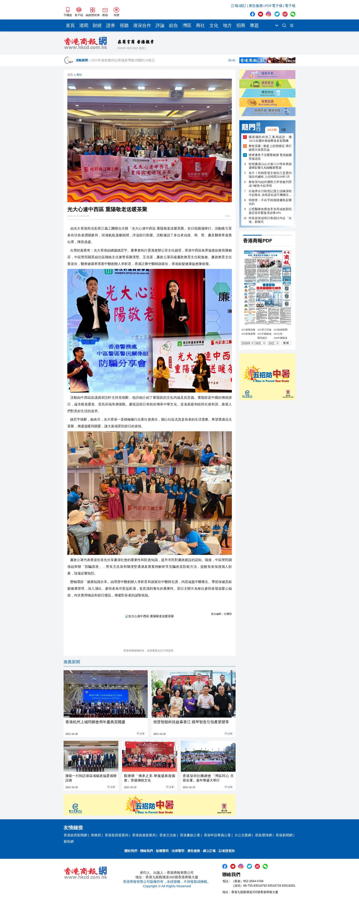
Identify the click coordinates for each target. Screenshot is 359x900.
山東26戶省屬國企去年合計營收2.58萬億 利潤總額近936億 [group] (163, 60)
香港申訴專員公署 (217, 835)
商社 (200, 25)
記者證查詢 (227, 851)
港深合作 (142, 25)
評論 (160, 25)
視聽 (124, 25)
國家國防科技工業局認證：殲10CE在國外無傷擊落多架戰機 (270, 138)
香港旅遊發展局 (144, 835)
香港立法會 (167, 835)
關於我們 (131, 851)
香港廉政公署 (190, 835)
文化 (213, 25)
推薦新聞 (72, 662)
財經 (97, 25)
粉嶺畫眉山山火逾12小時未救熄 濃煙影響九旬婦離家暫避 (270, 165)
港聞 (83, 25)
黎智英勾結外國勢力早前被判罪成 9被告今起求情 (270, 184)
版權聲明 (162, 851)
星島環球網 (263, 835)
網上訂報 (209, 851)
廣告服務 (256, 6)
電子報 (290, 6)
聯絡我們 (146, 851)
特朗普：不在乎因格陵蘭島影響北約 (270, 202)
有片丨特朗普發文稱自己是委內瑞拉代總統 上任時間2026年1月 (270, 174)
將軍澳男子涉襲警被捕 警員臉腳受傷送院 (270, 156)
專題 (254, 25)
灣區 (186, 25)
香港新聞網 (284, 835)
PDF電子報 (274, 6)
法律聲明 (178, 851)
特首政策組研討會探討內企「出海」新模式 (270, 219)
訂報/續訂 (238, 6)
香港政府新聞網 (75, 835)
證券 (110, 25)
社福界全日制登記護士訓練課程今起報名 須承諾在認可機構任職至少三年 (270, 193)
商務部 (96, 835)
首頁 (70, 25)
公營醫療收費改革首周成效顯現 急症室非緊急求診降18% (270, 210)
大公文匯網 (242, 835)
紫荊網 (69, 841)
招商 (240, 25)
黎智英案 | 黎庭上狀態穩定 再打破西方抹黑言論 (270, 147)
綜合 (173, 25)
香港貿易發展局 (116, 835)
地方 (227, 25)
